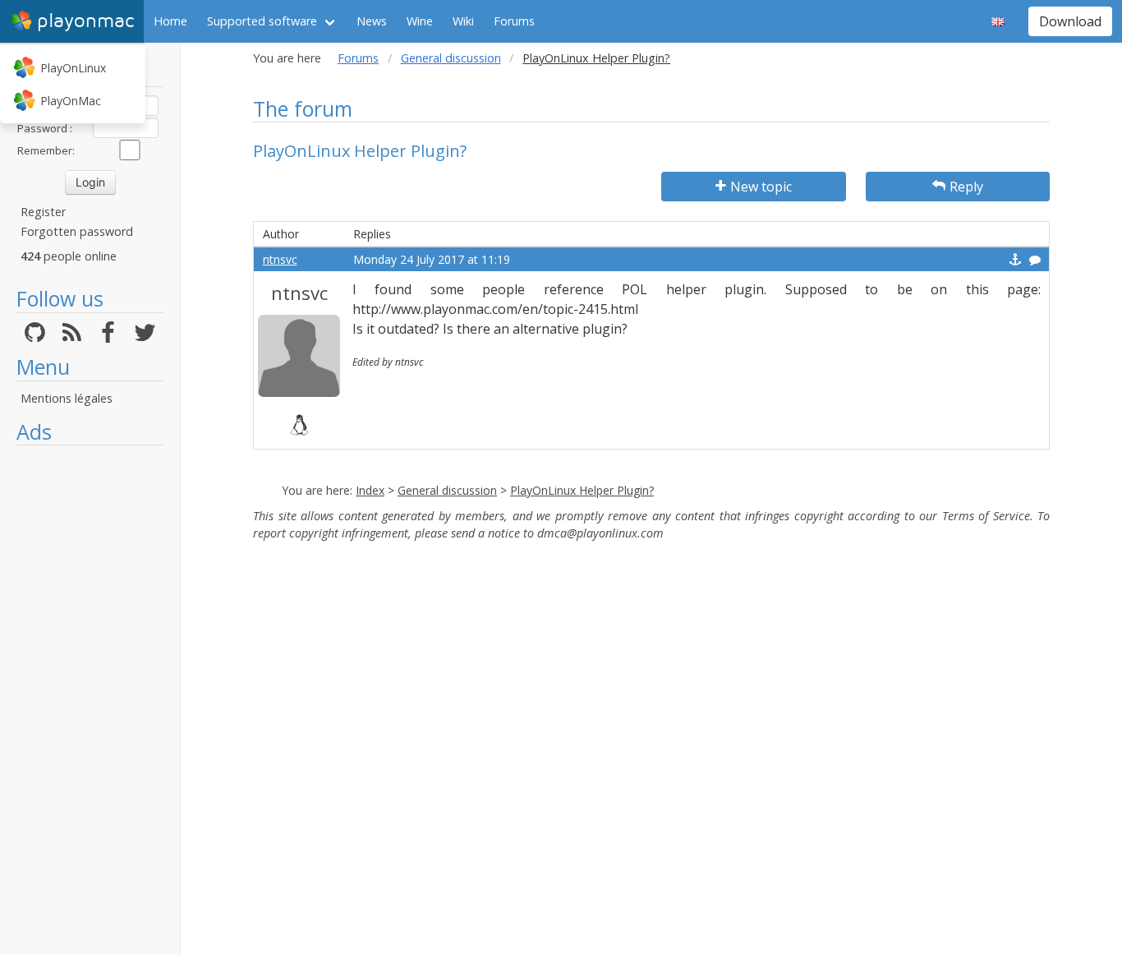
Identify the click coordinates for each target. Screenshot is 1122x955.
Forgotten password (77, 231)
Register (43, 211)
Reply (966, 187)
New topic (761, 187)
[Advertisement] (89, 700)
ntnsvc (280, 259)
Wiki (463, 21)
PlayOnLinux (73, 68)
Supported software (262, 21)
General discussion (451, 58)
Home (170, 21)
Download (1070, 21)
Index (370, 490)
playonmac (85, 21)
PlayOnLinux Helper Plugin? (582, 490)
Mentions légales (67, 398)
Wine (420, 21)
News (371, 21)
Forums (514, 21)
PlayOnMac (70, 100)
